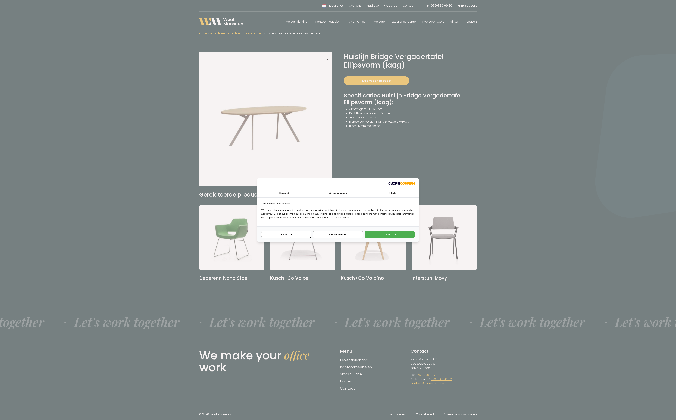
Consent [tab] (284, 193)
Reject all (286, 234)
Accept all (390, 234)
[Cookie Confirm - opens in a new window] (401, 183)
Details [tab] (392, 193)
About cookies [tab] (338, 193)
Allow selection (338, 234)
